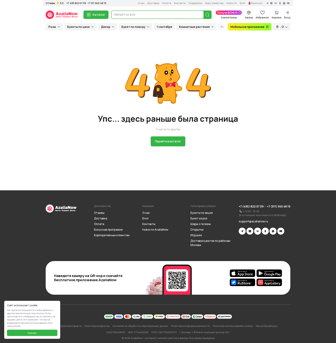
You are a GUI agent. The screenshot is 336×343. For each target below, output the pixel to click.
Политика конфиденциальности (190, 326)
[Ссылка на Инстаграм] (249, 231)
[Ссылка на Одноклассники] (265, 231)
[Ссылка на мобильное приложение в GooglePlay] (269, 273)
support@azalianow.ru (253, 221)
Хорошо (32, 332)
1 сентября (164, 27)
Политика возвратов (97, 326)
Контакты (180, 3)
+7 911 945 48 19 (97, 3)
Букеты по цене (78, 27)
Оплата (166, 3)
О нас (141, 3)
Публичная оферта (70, 326)
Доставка (153, 3)
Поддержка (195, 3)
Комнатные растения (194, 27)
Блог (242, 3)
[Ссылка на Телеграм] (242, 231)
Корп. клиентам (214, 3)
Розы (52, 27)
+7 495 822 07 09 (76, 3)
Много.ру (256, 3)
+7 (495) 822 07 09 (251, 206)
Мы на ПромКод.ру (267, 326)
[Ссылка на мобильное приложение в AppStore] (242, 273)
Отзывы (50, 3)
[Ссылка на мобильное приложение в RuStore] (242, 282)
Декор (105, 27)
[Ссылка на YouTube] (280, 231)
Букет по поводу (133, 27)
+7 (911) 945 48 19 (278, 206)
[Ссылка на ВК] (257, 231)
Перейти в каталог (168, 141)
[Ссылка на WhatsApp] (273, 231)
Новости (231, 3)
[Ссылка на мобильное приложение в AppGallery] (269, 282)
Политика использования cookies (233, 326)
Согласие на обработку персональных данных (140, 326)
